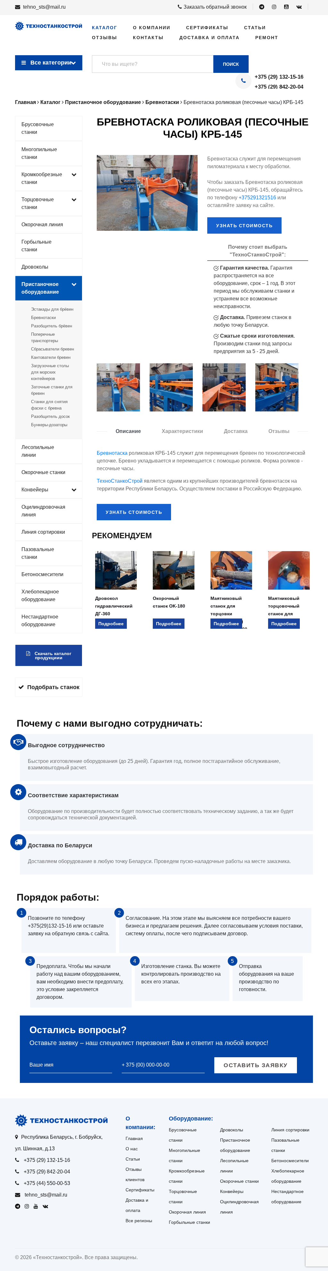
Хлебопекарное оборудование (40, 595)
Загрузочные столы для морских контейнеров (50, 372)
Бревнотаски (43, 317)
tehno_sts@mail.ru (44, 7)
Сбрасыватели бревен (52, 349)
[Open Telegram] (261, 7)
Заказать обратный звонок (215, 7)
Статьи (255, 27)
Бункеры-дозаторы (49, 424)
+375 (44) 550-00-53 (47, 1183)
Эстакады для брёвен (52, 309)
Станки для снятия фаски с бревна (49, 405)
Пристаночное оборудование (40, 288)
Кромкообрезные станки (41, 178)
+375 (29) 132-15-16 (279, 77)
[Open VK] (299, 7)
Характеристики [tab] (182, 431)
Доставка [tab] (236, 431)
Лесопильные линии (37, 451)
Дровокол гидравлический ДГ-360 (114, 606)
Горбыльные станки (36, 245)
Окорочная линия (42, 224)
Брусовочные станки (37, 128)
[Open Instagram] (274, 7)
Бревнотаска (112, 453)
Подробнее (111, 623)
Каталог (104, 27)
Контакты (148, 37)
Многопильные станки (39, 153)
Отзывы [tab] (279, 431)
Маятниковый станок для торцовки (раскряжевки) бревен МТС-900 (228, 614)
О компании (151, 27)
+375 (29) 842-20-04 (279, 87)
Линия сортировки (43, 532)
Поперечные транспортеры (44, 337)
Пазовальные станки (37, 553)
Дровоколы (34, 267)
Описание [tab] (128, 431)
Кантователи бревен (50, 357)
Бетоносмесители (42, 574)
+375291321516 (257, 197)
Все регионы (139, 1220)
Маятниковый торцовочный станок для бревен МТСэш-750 (283, 614)
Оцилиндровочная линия (43, 510)
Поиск (231, 64)
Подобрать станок (53, 687)
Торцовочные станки (37, 203)
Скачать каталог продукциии (52, 655)
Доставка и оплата (209, 37)
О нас (132, 1148)
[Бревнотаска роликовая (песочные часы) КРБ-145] (118, 387)
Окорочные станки (43, 472)
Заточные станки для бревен (51, 390)
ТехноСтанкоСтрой (120, 481)
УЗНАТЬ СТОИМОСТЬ (244, 225)
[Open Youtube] (286, 7)
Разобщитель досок (50, 416)
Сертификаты (207, 27)
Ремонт (266, 37)
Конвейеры (34, 489)
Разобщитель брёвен (51, 326)
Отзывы (104, 37)
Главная (134, 1138)
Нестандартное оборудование (39, 620)
